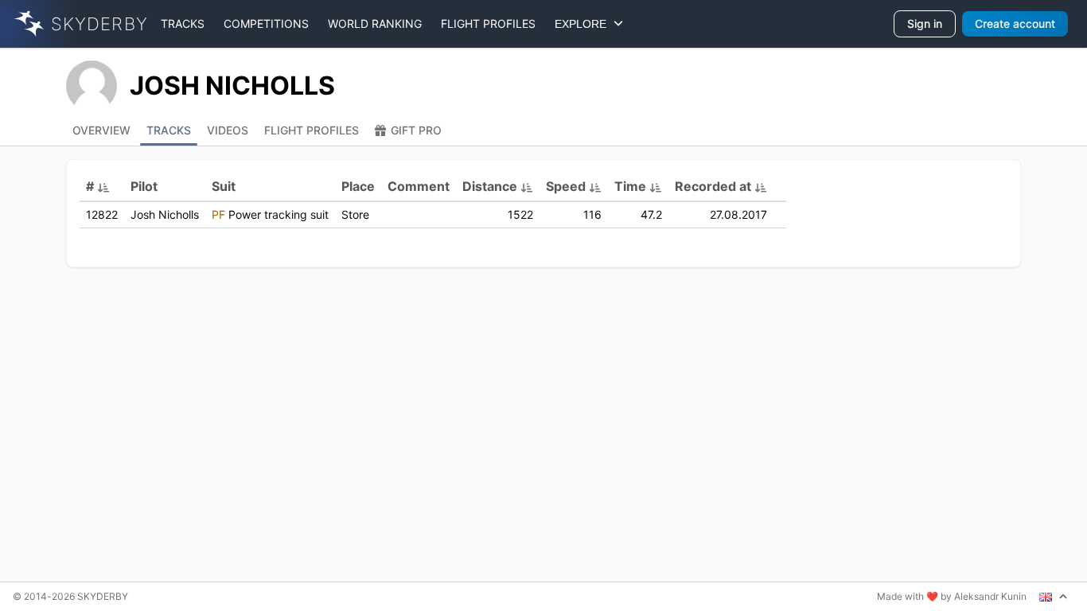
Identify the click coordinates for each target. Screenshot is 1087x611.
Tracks (183, 23)
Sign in (924, 23)
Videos (227, 130)
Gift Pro (416, 130)
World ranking (375, 23)
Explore (584, 24)
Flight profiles (488, 23)
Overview (101, 130)
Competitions (266, 23)
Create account (1015, 23)
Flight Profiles (311, 130)
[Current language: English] (1053, 597)
